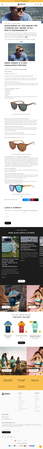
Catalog (19, 410)
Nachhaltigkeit (16, 23)
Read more (3, 276)
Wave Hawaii (9, 71)
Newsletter (37, 397)
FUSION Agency (25, 443)
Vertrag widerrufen (38, 410)
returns (36, 395)
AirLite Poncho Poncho (8, 336)
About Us (36, 401)
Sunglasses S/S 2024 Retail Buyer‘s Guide (19, 69)
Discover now (6, 370)
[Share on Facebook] (25, 200)
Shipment (19, 399)
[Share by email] (36, 200)
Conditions (20, 397)
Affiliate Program (37, 406)
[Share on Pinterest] (32, 200)
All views (5, 306)
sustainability (37, 399)
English (25, 440)
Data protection (21, 402)
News (36, 408)
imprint (19, 395)
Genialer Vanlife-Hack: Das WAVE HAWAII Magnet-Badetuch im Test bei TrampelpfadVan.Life (10, 263)
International (20, 404)
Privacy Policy (25, 210)
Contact (36, 404)
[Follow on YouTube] (11, 437)
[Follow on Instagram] (5, 437)
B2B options (20, 406)
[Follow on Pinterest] (8, 437)
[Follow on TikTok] (14, 437)
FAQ (35, 402)
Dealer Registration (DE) (22, 408)
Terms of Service (32, 210)
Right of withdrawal (21, 401)
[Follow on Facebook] (2, 437)
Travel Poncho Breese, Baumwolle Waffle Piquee (35, 337)
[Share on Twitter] (29, 200)
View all (32, 306)
